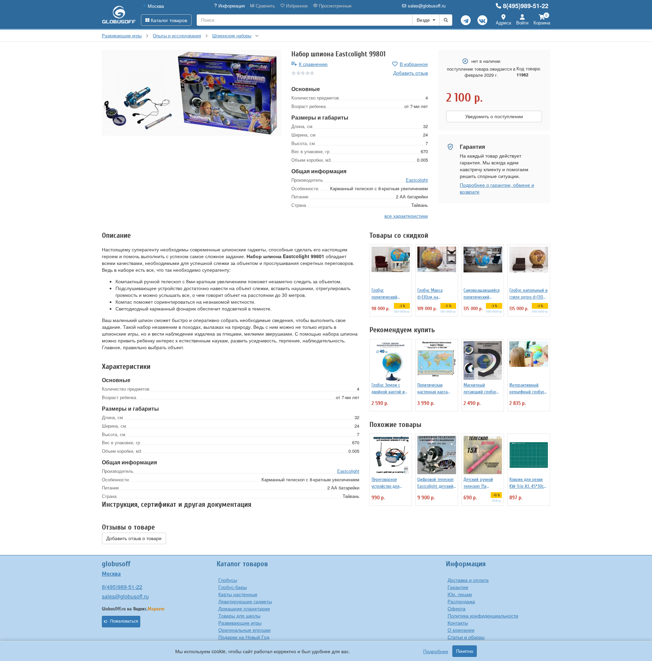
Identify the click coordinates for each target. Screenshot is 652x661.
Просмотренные (334, 6)
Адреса (503, 22)
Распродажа (461, 601)
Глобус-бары (232, 587)
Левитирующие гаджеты (245, 601)
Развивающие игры (239, 622)
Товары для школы (239, 615)
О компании (461, 629)
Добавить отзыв (410, 72)
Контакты (458, 622)
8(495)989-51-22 (525, 5)
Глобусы (227, 579)
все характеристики (406, 215)
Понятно (464, 651)
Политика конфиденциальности (483, 615)
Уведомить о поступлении (494, 116)
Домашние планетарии (244, 608)
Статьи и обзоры (466, 636)
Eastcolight (417, 180)
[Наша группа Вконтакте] (482, 20)
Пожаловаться (124, 621)
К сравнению (313, 63)
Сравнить (264, 6)
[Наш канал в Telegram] (466, 20)
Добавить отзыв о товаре (134, 538)
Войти (522, 22)
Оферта (457, 608)
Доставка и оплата (468, 579)
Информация (231, 6)
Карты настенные (237, 594)
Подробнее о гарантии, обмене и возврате (497, 188)
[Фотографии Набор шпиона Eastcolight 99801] (191, 93)
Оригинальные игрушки (244, 629)
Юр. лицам (460, 594)
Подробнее (435, 651)
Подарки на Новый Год (243, 636)
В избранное (414, 63)
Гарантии (458, 587)
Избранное (296, 6)
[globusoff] (119, 14)
